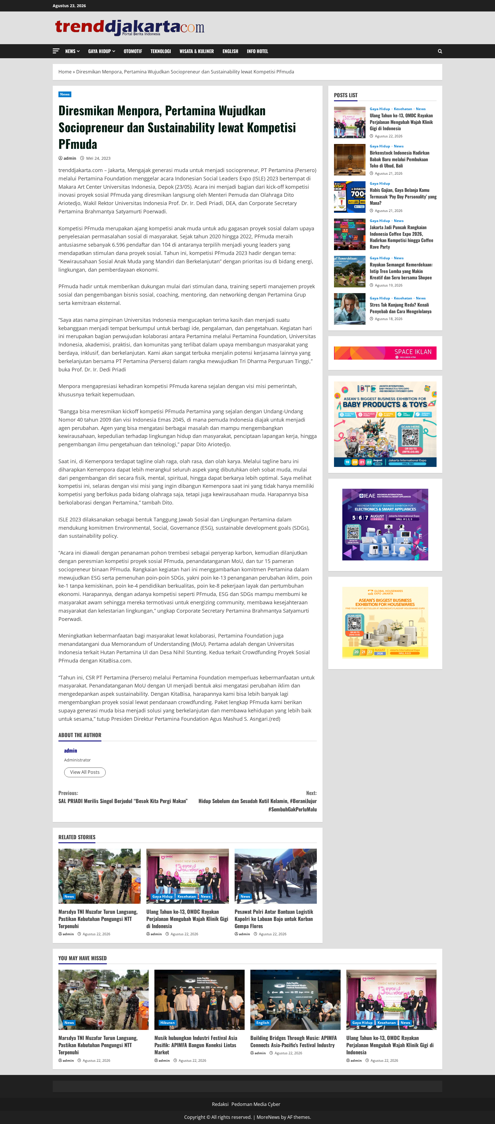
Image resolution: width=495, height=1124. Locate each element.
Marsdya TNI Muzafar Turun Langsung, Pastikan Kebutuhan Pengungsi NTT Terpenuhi (98, 919)
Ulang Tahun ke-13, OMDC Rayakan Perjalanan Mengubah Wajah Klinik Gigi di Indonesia (187, 919)
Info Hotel (257, 51)
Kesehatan (187, 896)
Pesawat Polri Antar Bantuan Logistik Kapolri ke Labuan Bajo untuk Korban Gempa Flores (274, 919)
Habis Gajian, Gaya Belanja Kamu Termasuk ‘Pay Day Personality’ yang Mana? (350, 197)
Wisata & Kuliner (197, 51)
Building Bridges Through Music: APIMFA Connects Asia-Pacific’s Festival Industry (293, 1041)
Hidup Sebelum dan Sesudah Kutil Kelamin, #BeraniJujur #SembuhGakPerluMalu (258, 801)
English (230, 51)
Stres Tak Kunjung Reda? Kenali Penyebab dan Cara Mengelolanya (350, 309)
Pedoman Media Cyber (255, 1104)
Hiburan (167, 1022)
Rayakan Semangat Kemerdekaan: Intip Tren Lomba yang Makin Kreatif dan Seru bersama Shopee (350, 271)
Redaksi (220, 1104)
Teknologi (161, 51)
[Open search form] (440, 51)
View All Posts (85, 772)
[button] (56, 50)
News (70, 51)
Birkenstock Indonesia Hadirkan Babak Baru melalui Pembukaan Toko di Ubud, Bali (350, 160)
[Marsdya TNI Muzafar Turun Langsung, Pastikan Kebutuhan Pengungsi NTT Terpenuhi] (99, 876)
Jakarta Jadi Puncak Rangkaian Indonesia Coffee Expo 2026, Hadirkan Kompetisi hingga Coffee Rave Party (350, 234)
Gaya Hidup (99, 51)
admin (70, 158)
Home (65, 72)
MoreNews (268, 1117)
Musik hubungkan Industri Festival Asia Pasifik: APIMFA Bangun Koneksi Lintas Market (195, 1045)
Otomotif (133, 51)
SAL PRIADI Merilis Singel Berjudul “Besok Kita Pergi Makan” (123, 797)
